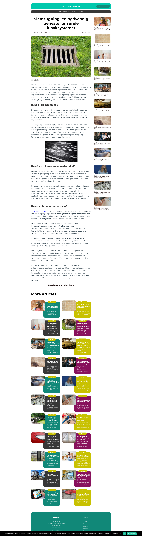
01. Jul (52, 414)
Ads (60, 12)
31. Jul (51, 339)
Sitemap (85, 531)
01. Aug (82, 320)
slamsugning (86, 32)
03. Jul (82, 377)
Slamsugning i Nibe (39, 211)
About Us (66, 12)
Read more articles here (61, 285)
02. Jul (82, 396)
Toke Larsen (47, 32)
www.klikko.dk (57, 530)
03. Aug (52, 302)
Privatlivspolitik (132, 533)
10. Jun (83, 452)
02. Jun (52, 490)
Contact (80, 12)
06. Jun (82, 471)
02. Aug (82, 302)
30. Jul (52, 377)
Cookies (73, 12)
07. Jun (52, 471)
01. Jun (83, 490)
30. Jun (52, 452)
